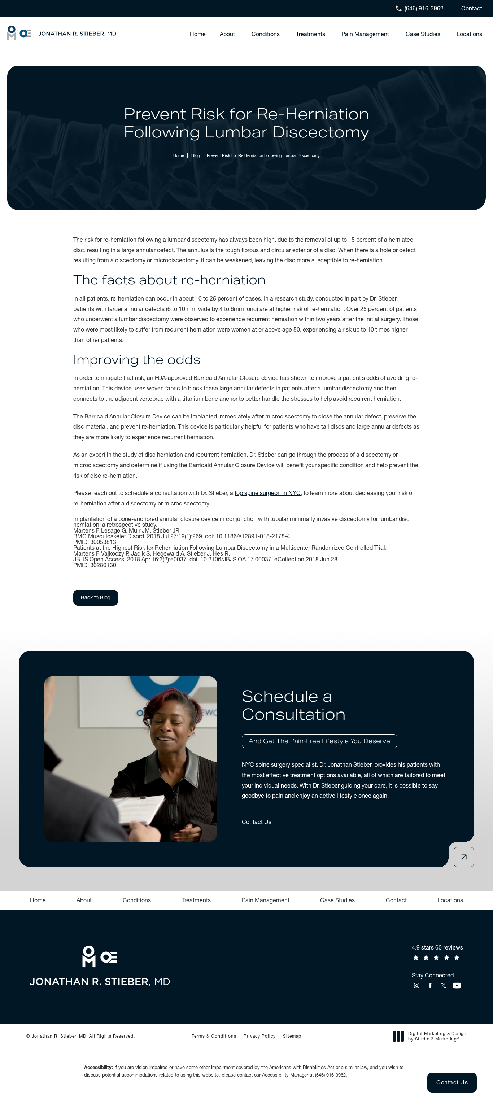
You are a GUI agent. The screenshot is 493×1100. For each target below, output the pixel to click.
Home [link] (198, 34)
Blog (195, 155)
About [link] (227, 34)
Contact (471, 8)
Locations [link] (469, 34)
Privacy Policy (260, 1036)
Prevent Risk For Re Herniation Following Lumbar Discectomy (263, 155)
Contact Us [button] (452, 1082)
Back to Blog (95, 597)
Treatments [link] (310, 34)
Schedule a (316, 716)
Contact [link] (396, 900)
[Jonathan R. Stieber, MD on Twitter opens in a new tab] (443, 985)
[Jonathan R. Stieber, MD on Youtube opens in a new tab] (457, 985)
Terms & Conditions (214, 1036)
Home (178, 155)
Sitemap (292, 1036)
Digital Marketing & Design (437, 1036)
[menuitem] (197, 34)
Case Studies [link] (423, 34)
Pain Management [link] (365, 34)
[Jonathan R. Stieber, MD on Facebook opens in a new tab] (430, 985)
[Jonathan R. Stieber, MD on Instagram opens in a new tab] (417, 985)
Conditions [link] (266, 34)
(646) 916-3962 (330, 1075)
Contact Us (256, 821)
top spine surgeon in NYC (268, 492)
